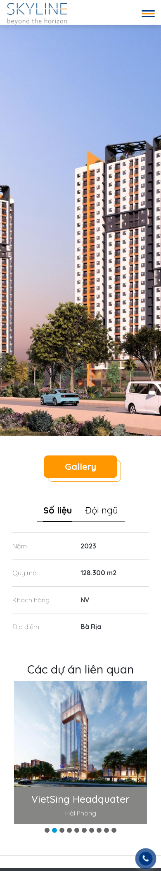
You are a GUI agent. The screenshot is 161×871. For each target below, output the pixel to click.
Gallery (80, 466)
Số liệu (57, 510)
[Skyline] (37, 13)
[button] (47, 830)
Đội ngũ (101, 510)
